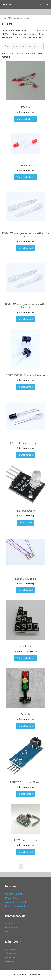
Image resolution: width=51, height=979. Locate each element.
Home (5, 18)
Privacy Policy (12, 898)
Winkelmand (11, 957)
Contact (9, 923)
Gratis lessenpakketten (16, 906)
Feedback (10, 931)
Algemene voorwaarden (16, 902)
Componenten (15, 18)
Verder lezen (25, 522)
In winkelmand (26, 248)
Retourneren (11, 927)
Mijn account (11, 949)
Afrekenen (10, 961)
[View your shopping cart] (47, 4)
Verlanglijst (10, 953)
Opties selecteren (25, 119)
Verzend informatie (14, 894)
